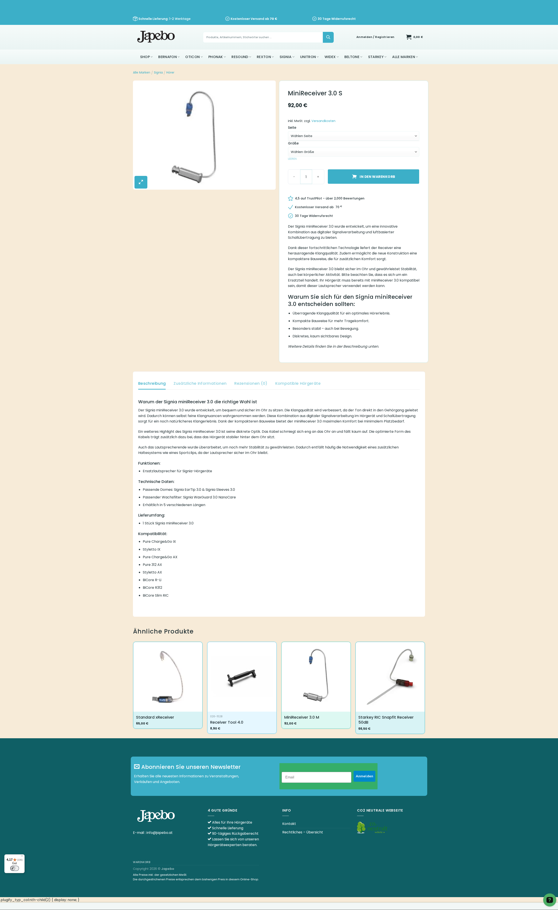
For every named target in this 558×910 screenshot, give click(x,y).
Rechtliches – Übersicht (302, 832)
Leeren (292, 159)
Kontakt (289, 823)
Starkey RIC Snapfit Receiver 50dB (386, 720)
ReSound (239, 56)
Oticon (192, 56)
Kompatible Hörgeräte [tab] (298, 383)
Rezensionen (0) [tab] (250, 383)
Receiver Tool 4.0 (226, 722)
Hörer (170, 72)
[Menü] (22, 857)
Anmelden (364, 776)
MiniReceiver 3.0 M (301, 717)
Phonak (215, 56)
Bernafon (167, 56)
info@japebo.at (159, 832)
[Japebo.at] (156, 37)
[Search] (328, 37)
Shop (145, 56)
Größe (293, 143)
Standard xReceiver (155, 717)
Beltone (351, 56)
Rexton (264, 56)
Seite (292, 127)
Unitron (308, 56)
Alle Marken (403, 56)
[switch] (14, 868)
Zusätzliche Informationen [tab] (200, 383)
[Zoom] (140, 182)
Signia (286, 56)
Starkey (376, 56)
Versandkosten (323, 121)
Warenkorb (142, 862)
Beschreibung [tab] (152, 383)
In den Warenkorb (377, 176)
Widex (330, 56)
